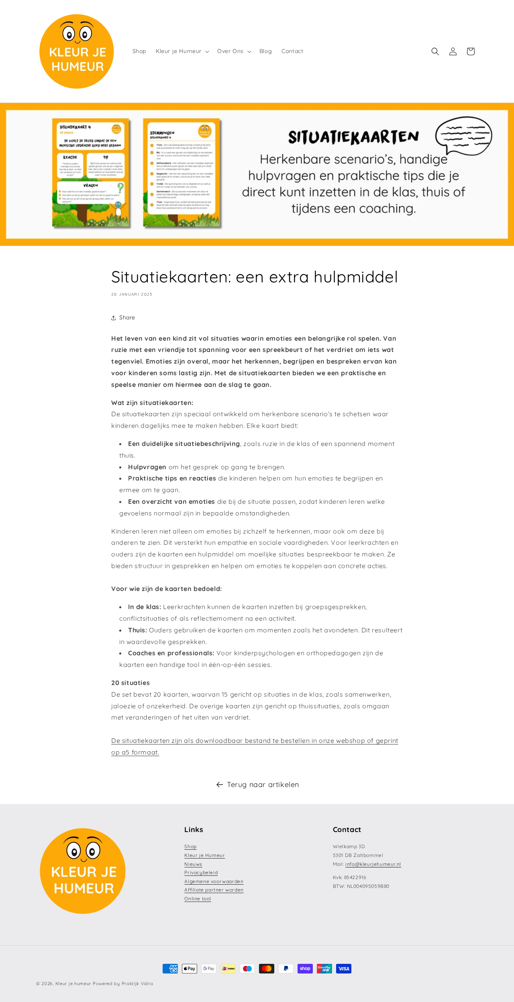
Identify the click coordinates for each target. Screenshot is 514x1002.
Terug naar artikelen (263, 784)
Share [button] (127, 317)
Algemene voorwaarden (213, 881)
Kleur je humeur (73, 983)
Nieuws (193, 864)
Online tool (197, 899)
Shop (190, 846)
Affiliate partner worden (213, 890)
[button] (181, 51)
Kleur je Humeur (204, 855)
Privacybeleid (201, 872)
